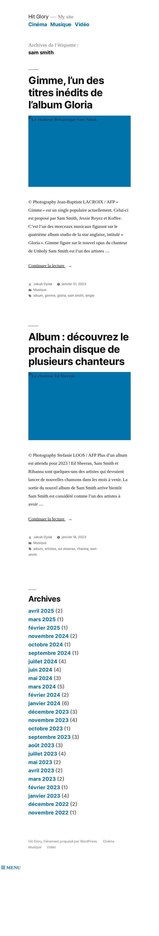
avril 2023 (41, 770)
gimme (50, 295)
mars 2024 (42, 687)
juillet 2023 (42, 754)
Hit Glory (38, 16)
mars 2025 (42, 619)
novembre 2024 (48, 636)
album (38, 295)
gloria (61, 295)
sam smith (75, 295)
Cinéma (37, 24)
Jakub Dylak (42, 284)
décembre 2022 (48, 804)
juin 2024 (40, 670)
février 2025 (44, 628)
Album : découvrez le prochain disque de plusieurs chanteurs (78, 349)
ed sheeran (66, 549)
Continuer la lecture (50, 266)
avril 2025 (41, 611)
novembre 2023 (48, 720)
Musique (60, 24)
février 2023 (44, 787)
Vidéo (82, 24)
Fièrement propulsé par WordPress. (70, 841)
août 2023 (41, 745)
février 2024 (44, 695)
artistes (50, 549)
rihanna (82, 549)
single (89, 295)
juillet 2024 (42, 661)
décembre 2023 (48, 712)
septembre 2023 (49, 737)
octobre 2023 (45, 728)
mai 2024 (40, 678)
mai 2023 (40, 762)
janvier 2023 (44, 796)
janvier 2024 (44, 703)
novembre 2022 (48, 812)
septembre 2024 (49, 653)
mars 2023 (42, 779)
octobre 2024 (45, 644)
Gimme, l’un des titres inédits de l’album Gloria (66, 92)
